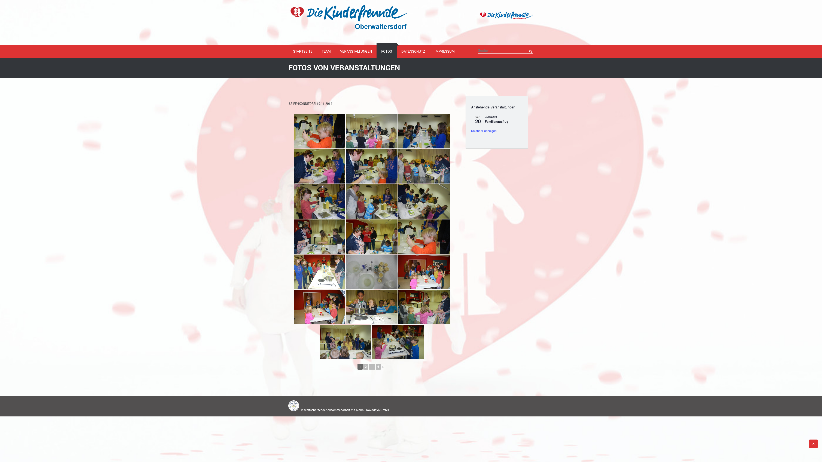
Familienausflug (496, 121)
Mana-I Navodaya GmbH (372, 410)
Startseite (302, 51)
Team (326, 51)
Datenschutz (413, 51)
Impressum (445, 51)
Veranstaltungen (356, 51)
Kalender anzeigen (484, 131)
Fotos (386, 51)
